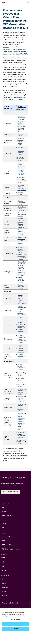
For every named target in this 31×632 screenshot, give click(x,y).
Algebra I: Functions (20, 244)
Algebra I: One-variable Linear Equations (22, 220)
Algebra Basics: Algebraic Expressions (22, 208)
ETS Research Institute (8, 545)
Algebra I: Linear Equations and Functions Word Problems (22, 257)
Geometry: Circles (20, 345)
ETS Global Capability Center (10, 549)
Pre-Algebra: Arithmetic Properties (21, 152)
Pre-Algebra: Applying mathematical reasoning (21, 367)
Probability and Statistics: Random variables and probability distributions (22, 417)
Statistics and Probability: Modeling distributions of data (22, 426)
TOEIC (3, 566)
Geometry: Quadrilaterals (21, 336)
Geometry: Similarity (20, 321)
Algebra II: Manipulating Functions (21, 286)
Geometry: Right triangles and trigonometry (22, 326)
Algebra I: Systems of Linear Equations (22, 225)
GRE (2, 562)
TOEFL (3, 558)
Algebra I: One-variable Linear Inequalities (22, 239)
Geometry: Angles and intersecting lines (22, 301)
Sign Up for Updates (10, 492)
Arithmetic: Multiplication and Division (21, 117)
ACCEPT (15, 628)
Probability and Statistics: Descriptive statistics (22, 391)
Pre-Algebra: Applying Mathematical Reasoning (21, 250)
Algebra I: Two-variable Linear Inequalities (22, 273)
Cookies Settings (15, 619)
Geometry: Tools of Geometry (20, 296)
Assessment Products (8, 537)
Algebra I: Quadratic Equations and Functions (21, 232)
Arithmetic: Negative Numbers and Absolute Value (21, 123)
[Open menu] (28, 2)
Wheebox (4, 595)
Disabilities (4, 512)
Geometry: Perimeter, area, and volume (22, 307)
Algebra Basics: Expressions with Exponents (22, 214)
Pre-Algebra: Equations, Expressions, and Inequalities (22, 172)
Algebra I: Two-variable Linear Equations (22, 263)
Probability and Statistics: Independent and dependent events (22, 407)
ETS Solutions (5, 541)
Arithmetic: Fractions (20, 134)
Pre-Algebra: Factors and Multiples (21, 129)
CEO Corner (5, 524)
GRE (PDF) (15, 51)
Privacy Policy (15, 616)
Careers (3, 520)
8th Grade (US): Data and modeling (22, 380)
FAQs (3, 528)
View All (3, 570)
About (3, 508)
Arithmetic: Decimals (20, 148)
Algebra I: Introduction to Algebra (22, 202)
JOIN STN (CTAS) (6, 516)
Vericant (4, 591)
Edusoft (3, 583)
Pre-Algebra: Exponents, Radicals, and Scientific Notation (21, 141)
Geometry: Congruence (21, 318)
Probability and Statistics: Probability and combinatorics (22, 399)
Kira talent (4, 587)
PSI (2, 579)
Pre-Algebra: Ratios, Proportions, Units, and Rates (22, 187)
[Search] (29, 603)
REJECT (15, 624)
